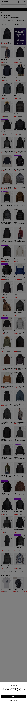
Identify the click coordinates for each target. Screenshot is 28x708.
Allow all (13, 696)
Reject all (14, 704)
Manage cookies (13, 700)
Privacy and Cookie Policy (18, 691)
